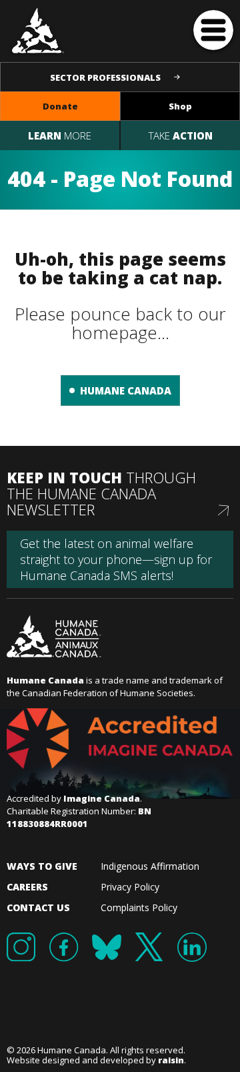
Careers (27, 886)
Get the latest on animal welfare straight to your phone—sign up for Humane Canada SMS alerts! (116, 559)
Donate (60, 106)
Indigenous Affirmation (150, 866)
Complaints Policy (139, 907)
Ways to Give (42, 866)
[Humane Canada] (38, 29)
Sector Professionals (105, 77)
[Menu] (213, 30)
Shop (180, 106)
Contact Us (38, 907)
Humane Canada (125, 390)
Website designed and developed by (95, 1060)
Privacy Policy (130, 886)
